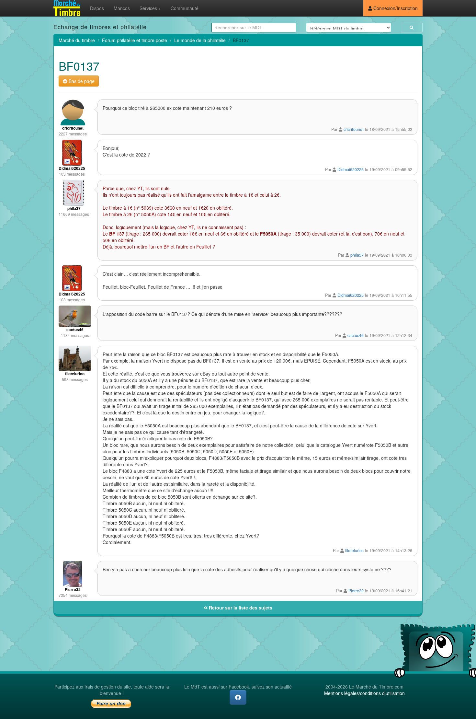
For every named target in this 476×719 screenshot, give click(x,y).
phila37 (357, 255)
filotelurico (354, 550)
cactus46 (355, 335)
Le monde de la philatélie (200, 40)
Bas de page (81, 81)
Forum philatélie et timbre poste (134, 40)
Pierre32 (356, 591)
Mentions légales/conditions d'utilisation (364, 693)
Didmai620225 (350, 169)
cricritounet (354, 129)
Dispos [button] (97, 8)
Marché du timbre (77, 40)
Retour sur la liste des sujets (240, 607)
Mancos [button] (122, 8)
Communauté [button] (184, 8)
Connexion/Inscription (395, 8)
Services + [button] (150, 8)
